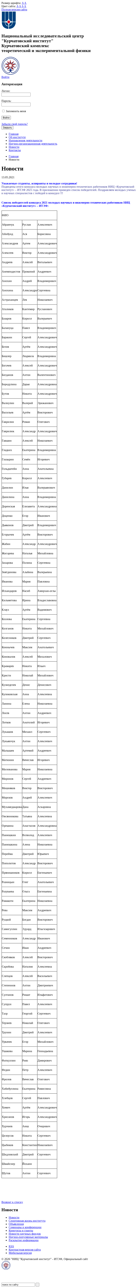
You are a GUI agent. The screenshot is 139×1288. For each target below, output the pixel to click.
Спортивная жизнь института (27, 1220)
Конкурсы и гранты (21, 1230)
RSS (11, 1246)
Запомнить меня (16, 111)
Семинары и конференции (25, 1227)
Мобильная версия (20, 1252)
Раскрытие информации (24, 1240)
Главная (13, 133)
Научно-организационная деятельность (33, 143)
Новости (14, 146)
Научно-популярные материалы (28, 1237)
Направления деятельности (25, 140)
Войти (5, 77)
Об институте (17, 137)
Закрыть (7, 127)
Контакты (15, 150)
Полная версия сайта (14, 9)
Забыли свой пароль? (14, 124)
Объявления (16, 1224)
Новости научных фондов (25, 1233)
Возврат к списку (12, 1202)
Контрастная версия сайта (25, 1249)
